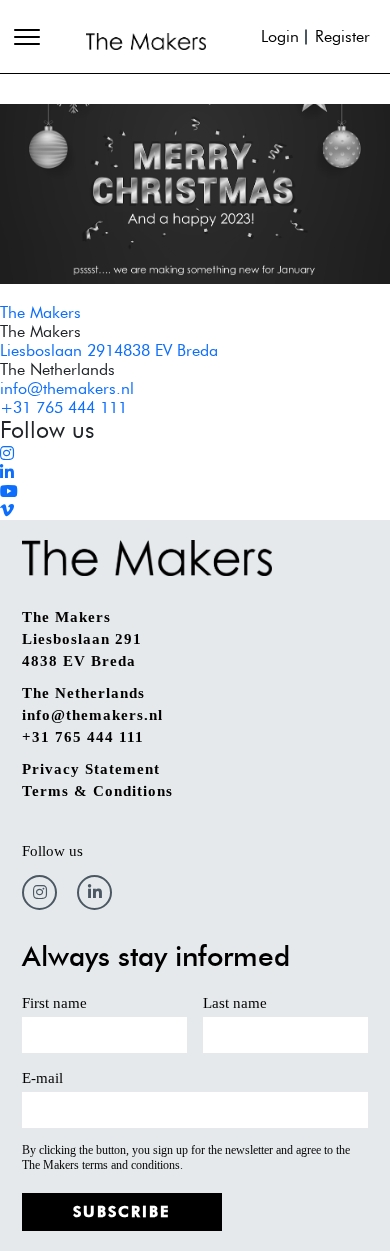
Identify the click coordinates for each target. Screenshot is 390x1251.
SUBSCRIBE (122, 1212)
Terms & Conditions (97, 791)
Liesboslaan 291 (82, 639)
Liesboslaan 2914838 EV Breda (109, 350)
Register (342, 36)
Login (280, 36)
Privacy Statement (91, 769)
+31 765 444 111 (63, 407)
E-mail (42, 1078)
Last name (235, 1003)
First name (54, 1003)
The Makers (40, 312)
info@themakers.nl (67, 388)
